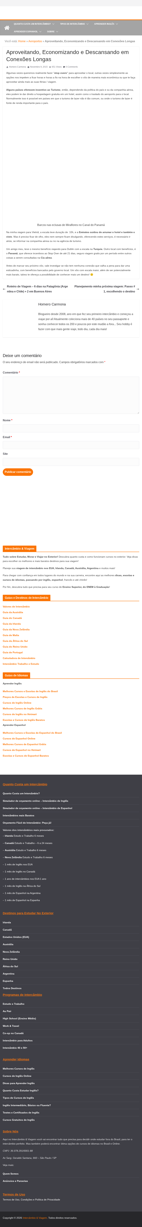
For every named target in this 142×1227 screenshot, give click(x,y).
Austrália (8, 944)
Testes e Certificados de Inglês (21, 1112)
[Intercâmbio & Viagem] (7, 28)
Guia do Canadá (12, 618)
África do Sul (10, 966)
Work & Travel (11, 1026)
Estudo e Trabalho (13, 1003)
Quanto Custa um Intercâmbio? (32, 24)
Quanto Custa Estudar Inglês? (21, 1090)
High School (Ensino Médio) (19, 1018)
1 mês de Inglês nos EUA (19, 864)
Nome (7, 420)
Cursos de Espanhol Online (19, 738)
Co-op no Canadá (13, 1033)
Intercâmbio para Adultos (18, 1040)
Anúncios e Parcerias (15, 1181)
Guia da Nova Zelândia (16, 629)
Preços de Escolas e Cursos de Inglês (25, 697)
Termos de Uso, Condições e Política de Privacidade (31, 1199)
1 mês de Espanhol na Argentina (23, 893)
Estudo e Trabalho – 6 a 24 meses (33, 843)
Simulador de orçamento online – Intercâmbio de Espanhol (37, 808)
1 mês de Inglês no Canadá (20, 871)
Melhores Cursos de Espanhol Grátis (24, 744)
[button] (53, 24)
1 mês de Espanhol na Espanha (22, 900)
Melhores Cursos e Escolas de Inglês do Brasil (30, 691)
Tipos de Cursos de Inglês (18, 1097)
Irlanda (7, 922)
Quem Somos (11, 1173)
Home (22, 41)
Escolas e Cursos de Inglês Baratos (24, 720)
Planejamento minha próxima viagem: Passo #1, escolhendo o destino (104, 289)
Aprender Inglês (104, 24)
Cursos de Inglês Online (17, 702)
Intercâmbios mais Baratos (18, 815)
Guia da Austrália (13, 612)
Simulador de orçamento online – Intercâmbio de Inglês (35, 800)
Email (7, 437)
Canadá (7, 929)
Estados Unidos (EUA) (16, 937)
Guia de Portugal (13, 652)
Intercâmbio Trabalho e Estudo (21, 663)
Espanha (8, 981)
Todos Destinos (12, 988)
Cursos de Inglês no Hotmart (20, 714)
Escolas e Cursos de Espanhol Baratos (26, 755)
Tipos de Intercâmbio (72, 24)
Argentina (8, 973)
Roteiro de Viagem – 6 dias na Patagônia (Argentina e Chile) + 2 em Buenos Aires (37, 289)
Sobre (51, 31)
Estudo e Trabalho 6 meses (29, 835)
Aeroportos (35, 41)
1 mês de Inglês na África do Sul (22, 886)
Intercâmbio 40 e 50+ (15, 1047)
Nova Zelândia (11, 951)
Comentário (11, 372)
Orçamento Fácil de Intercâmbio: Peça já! (27, 822)
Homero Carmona (17, 67)
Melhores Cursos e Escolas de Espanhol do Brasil (32, 732)
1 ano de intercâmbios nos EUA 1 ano (25, 878)
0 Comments (72, 67)
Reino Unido (10, 959)
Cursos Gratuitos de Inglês (19, 1119)
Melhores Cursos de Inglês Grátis (22, 708)
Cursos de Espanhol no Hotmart (22, 750)
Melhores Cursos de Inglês (18, 1068)
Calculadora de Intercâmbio (19, 658)
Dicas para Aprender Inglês (19, 1083)
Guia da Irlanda (12, 623)
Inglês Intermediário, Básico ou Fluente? (27, 1105)
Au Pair (7, 1011)
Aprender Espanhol (26, 31)
